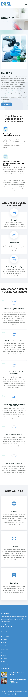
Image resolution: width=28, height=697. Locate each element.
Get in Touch (7, 104)
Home (2, 21)
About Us (7, 21)
